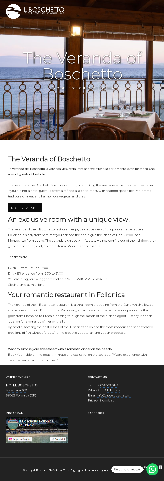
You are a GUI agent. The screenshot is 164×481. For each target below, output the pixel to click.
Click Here (112, 390)
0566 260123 (109, 385)
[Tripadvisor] (146, 467)
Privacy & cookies (101, 400)
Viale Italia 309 (16, 390)
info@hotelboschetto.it (114, 395)
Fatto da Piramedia (130, 470)
